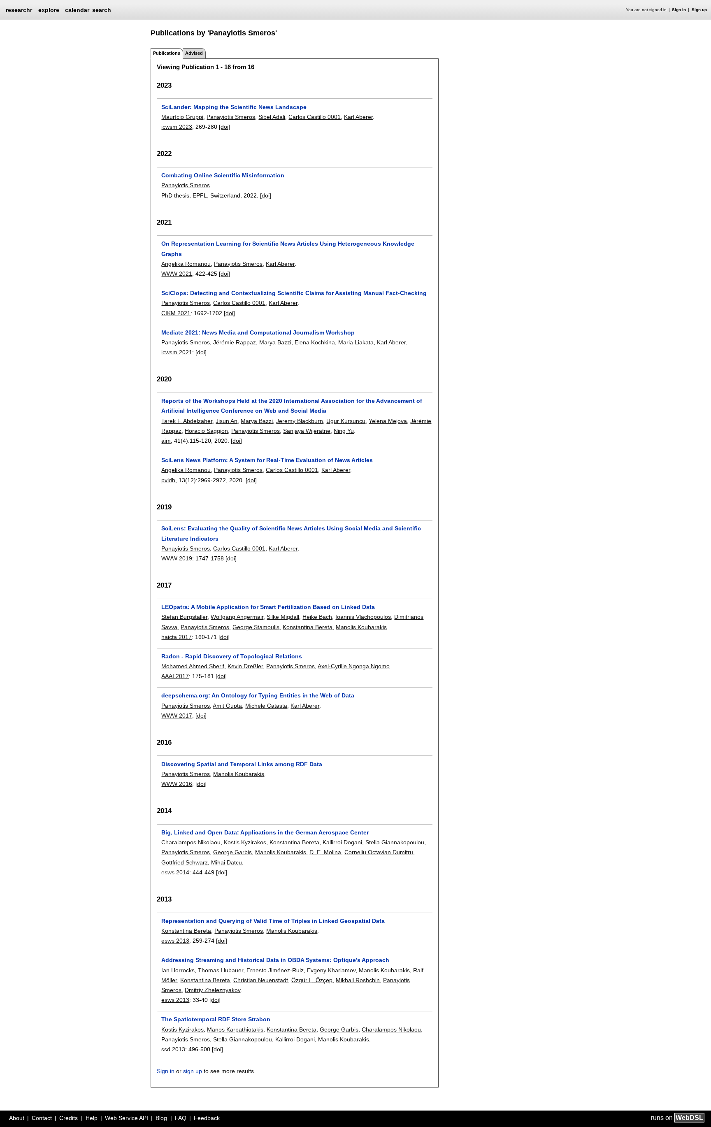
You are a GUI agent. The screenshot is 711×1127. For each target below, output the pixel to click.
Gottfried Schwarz (184, 862)
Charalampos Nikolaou (191, 842)
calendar (77, 10)
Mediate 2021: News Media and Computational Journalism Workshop (258, 332)
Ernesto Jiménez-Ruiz (275, 970)
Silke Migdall (283, 616)
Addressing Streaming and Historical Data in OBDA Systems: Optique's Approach (275, 960)
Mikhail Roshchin (358, 980)
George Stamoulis (255, 627)
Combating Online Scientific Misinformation (222, 175)
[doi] (224, 126)
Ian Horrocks (178, 970)
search (101, 10)
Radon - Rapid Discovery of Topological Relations (231, 656)
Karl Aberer (358, 117)
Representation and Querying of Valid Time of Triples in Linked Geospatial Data (273, 921)
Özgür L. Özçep (311, 980)
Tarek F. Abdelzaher (186, 421)
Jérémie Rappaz (234, 342)
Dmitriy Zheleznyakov (212, 990)
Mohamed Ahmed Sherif (192, 666)
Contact (42, 1118)
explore (48, 10)
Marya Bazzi (275, 342)
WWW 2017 (176, 715)
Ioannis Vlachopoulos (363, 616)
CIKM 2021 (176, 313)
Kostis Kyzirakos (245, 842)
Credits (68, 1118)
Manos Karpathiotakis (235, 1029)
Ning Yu (344, 431)
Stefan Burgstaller (184, 616)
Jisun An (226, 421)
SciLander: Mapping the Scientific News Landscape (234, 107)
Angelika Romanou (186, 263)
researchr (19, 9)
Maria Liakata (356, 342)
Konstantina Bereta (307, 627)
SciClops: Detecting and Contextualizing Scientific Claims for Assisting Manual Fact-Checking (294, 293)
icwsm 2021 (176, 352)
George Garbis (232, 852)
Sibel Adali (271, 117)
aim (166, 440)
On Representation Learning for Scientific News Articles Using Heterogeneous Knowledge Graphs (287, 248)
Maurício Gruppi (182, 117)
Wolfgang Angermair (237, 616)
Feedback (207, 1118)
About (16, 1118)
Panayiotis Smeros (231, 117)
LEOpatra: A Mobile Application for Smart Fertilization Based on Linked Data (268, 607)
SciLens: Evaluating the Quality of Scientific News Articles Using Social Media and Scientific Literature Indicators (291, 533)
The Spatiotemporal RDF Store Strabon (215, 1019)
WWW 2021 (176, 273)
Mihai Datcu (226, 862)
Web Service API (126, 1118)
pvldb (168, 480)
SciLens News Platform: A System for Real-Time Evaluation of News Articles (267, 460)
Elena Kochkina (315, 342)
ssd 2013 (173, 1049)
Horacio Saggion (206, 431)
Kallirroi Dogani (342, 842)
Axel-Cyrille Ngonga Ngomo (354, 666)
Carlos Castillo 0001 (314, 117)
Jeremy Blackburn (299, 421)
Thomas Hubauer (220, 970)
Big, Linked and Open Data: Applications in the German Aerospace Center (265, 832)
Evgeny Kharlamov (331, 970)
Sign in (679, 9)
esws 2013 (175, 940)
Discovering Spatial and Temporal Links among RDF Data (241, 764)
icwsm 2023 (176, 126)
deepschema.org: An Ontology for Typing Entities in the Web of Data (257, 695)
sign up (192, 1071)
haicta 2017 (176, 637)
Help (92, 1118)
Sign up (699, 9)
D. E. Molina (325, 852)
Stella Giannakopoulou (394, 842)
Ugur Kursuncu (345, 421)
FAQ (180, 1118)
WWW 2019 (176, 558)
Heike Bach (317, 616)
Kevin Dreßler (245, 666)
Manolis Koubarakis (361, 627)
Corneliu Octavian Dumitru (378, 852)
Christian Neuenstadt (260, 980)
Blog (161, 1118)
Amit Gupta (227, 705)
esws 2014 (175, 872)
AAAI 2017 (175, 676)
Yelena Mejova (388, 421)
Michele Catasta (266, 705)
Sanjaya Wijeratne (306, 431)
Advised (194, 53)
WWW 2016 (176, 784)
